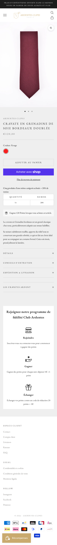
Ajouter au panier (28, 162)
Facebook (7, 499)
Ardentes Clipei (14, 118)
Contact (6, 431)
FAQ (5, 452)
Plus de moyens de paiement (28, 179)
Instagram (7, 494)
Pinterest (6, 504)
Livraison (7, 442)
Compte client (9, 436)
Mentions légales (10, 478)
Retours (6, 447)
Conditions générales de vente (15, 473)
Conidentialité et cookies (13, 468)
